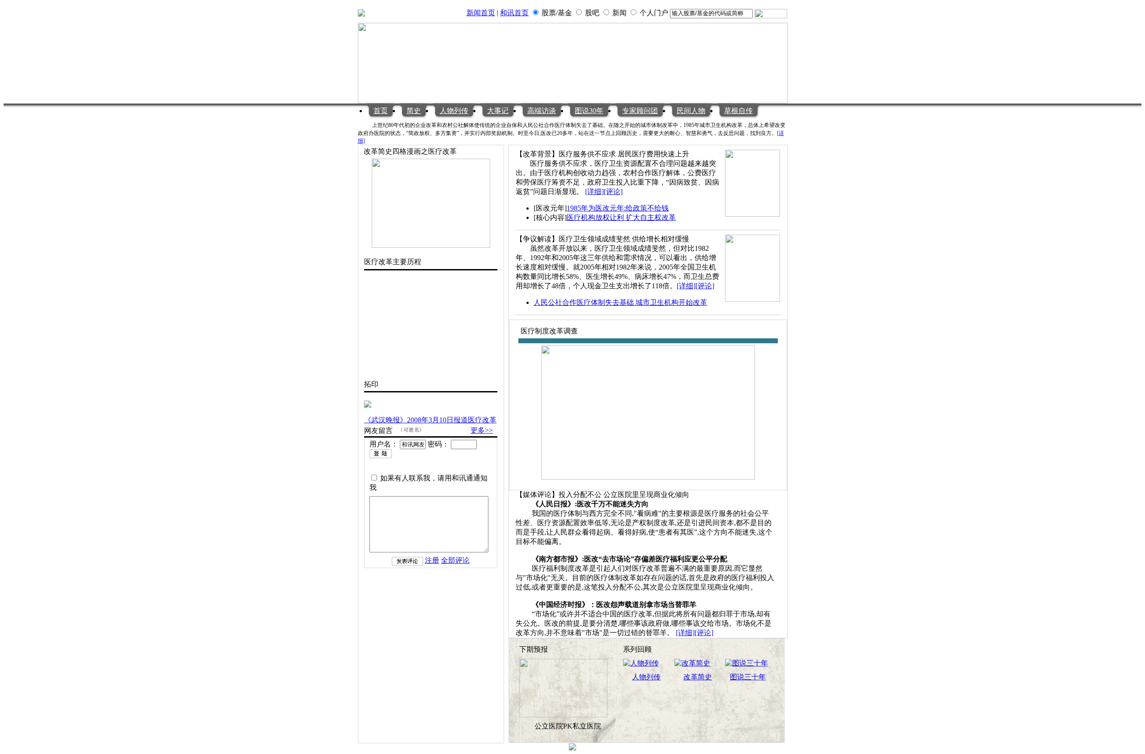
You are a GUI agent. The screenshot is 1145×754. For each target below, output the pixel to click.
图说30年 (589, 110)
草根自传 (738, 110)
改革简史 (697, 677)
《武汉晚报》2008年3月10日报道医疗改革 (430, 420)
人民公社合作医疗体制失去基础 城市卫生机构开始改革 (620, 302)
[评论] (613, 191)
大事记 (498, 110)
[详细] (594, 191)
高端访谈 (541, 110)
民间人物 (691, 110)
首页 (380, 110)
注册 (432, 560)
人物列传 (454, 110)
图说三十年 (748, 677)
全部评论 (455, 560)
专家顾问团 (640, 110)
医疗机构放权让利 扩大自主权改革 (621, 217)
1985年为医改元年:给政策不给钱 (618, 208)
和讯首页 (514, 13)
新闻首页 (480, 13)
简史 (414, 110)
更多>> (482, 430)
